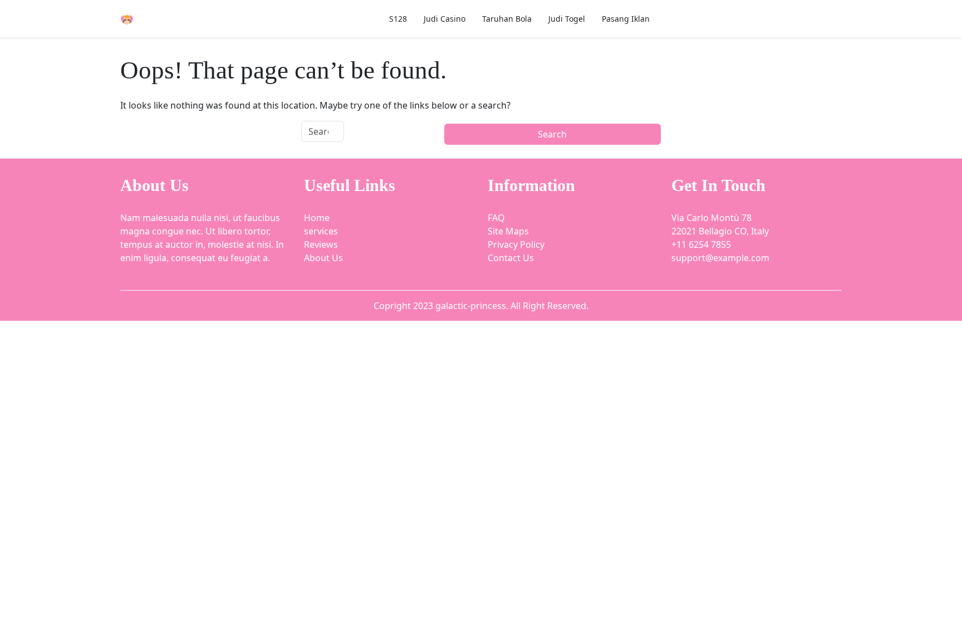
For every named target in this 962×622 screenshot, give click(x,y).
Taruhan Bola (507, 18)
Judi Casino (444, 18)
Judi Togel (566, 18)
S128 (398, 18)
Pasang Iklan (626, 18)
